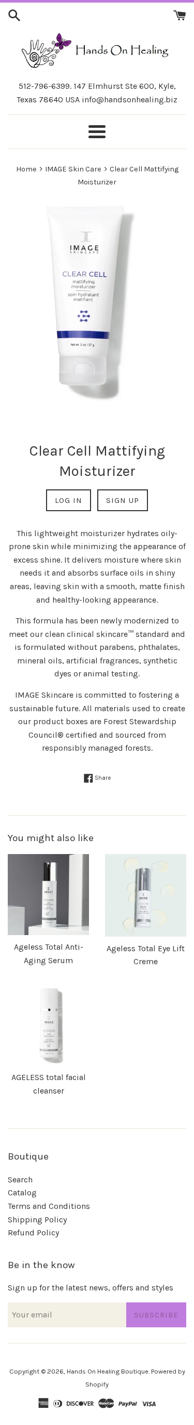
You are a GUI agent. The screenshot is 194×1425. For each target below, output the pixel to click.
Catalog (22, 1192)
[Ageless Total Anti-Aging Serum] (48, 894)
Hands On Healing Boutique (107, 1371)
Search (20, 1179)
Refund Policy (33, 1232)
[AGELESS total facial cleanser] (48, 1025)
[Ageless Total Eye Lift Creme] (146, 895)
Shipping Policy (37, 1219)
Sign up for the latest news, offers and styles (90, 1288)
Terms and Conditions (49, 1206)
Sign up (122, 500)
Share (102, 778)
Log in (68, 500)
